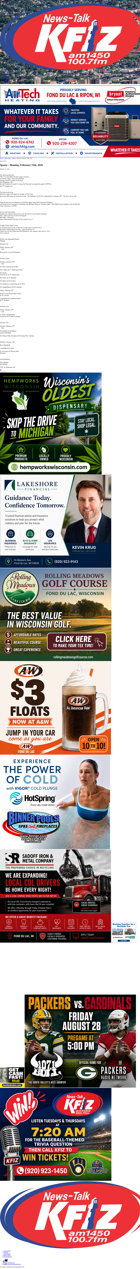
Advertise (5, 1252)
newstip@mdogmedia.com (12, 1264)
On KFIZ (5, 80)
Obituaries (6, 77)
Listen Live (6, 83)
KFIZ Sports (6, 76)
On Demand (6, 81)
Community (6, 79)
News (4, 74)
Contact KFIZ (6, 1251)
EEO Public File (7, 1256)
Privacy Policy (7, 1255)
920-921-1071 (9, 1262)
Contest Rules (6, 1254)
